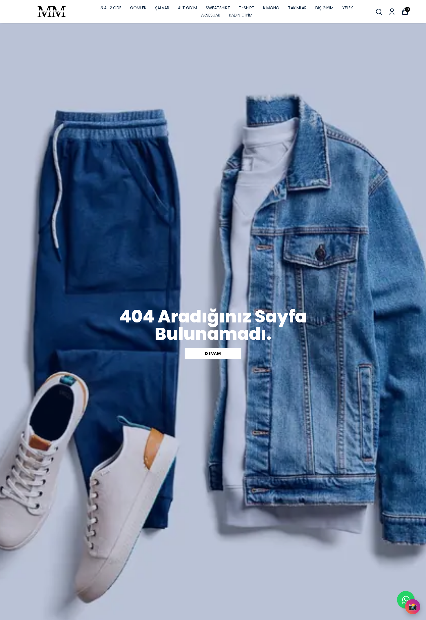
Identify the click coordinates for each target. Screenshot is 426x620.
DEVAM (213, 353)
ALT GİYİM (187, 8)
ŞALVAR (162, 8)
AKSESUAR (210, 15)
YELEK (347, 8)
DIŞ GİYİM (324, 8)
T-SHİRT (246, 8)
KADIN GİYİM (240, 15)
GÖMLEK (138, 8)
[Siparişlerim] (392, 11)
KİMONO (271, 8)
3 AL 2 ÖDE (111, 8)
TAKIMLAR (297, 8)
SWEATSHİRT (218, 8)
